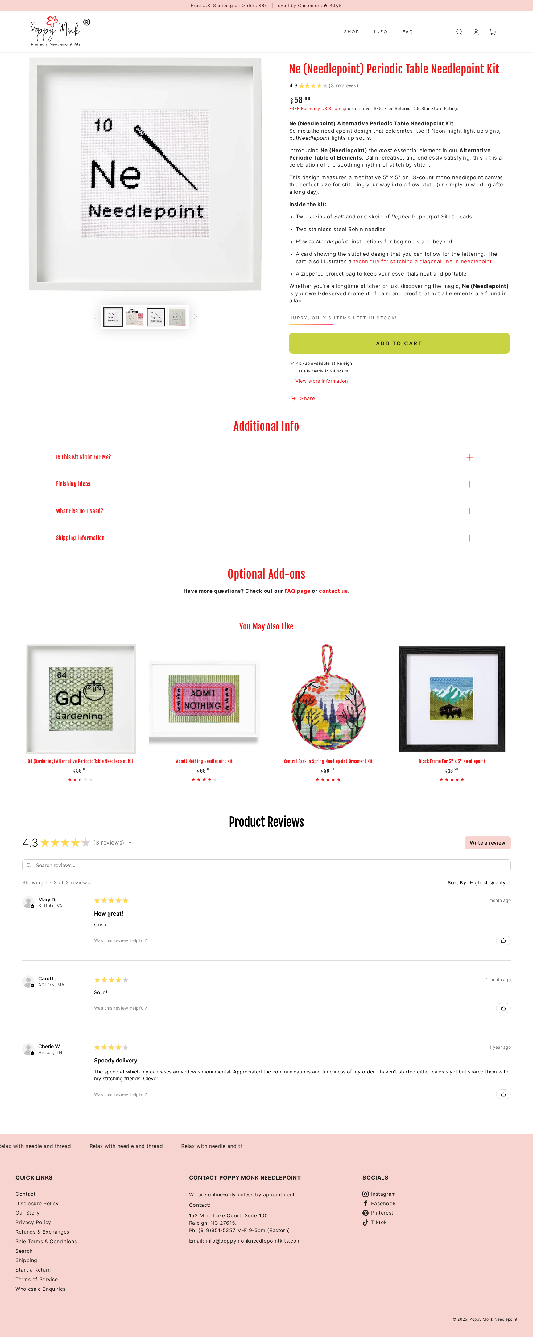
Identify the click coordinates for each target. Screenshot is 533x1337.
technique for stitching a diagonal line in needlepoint (422, 261)
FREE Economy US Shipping (318, 108)
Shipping (26, 1260)
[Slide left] (94, 317)
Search (24, 1251)
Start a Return (33, 1270)
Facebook (383, 1203)
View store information (321, 381)
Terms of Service (36, 1279)
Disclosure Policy (37, 1203)
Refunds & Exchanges (42, 1232)
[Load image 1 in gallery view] (113, 317)
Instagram (383, 1194)
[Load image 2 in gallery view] (134, 317)
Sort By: (458, 882)
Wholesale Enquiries (40, 1289)
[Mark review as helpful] (503, 940)
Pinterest (382, 1213)
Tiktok (379, 1222)
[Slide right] (196, 317)
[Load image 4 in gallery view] (177, 317)
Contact (25, 1194)
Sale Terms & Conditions (46, 1241)
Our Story (27, 1213)
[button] (459, 32)
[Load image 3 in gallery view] (155, 317)
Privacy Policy (33, 1222)
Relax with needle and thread (111, 1146)
